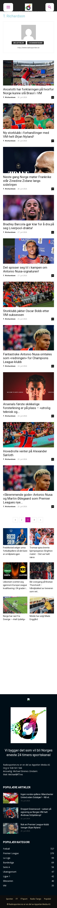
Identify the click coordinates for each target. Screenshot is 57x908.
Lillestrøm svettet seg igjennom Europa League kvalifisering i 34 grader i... (15, 585)
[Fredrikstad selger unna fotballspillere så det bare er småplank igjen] (15, 536)
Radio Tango (35, 899)
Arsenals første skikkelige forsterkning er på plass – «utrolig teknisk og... (26, 408)
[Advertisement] (28, 654)
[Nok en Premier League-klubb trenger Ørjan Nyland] (10, 828)
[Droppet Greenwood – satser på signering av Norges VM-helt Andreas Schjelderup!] (10, 812)
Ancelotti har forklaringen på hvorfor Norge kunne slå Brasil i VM (28, 91)
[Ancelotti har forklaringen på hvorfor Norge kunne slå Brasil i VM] (28, 72)
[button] (8, 7)
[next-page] (40, 519)
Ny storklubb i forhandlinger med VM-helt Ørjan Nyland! (26, 134)
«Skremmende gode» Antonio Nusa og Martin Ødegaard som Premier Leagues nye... (27, 498)
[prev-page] (15, 519)
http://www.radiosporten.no (28, 48)
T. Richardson (9, 97)
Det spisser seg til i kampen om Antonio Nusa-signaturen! (25, 269)
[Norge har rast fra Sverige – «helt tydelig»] (15, 605)
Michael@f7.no (15, 774)
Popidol (47, 899)
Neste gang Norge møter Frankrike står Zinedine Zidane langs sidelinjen (27, 180)
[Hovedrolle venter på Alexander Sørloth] (28, 434)
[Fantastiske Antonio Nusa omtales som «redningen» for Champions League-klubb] (28, 337)
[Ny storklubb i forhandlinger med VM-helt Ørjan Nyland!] (28, 116)
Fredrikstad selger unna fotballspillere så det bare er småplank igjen (15, 550)
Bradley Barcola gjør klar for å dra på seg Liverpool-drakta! (28, 226)
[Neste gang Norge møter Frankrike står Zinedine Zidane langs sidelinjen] (28, 160)
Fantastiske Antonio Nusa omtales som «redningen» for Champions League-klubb (27, 358)
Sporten (9, 899)
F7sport (24, 899)
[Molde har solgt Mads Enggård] (42, 605)
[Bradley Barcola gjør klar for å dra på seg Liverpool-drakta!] (28, 207)
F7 (17, 899)
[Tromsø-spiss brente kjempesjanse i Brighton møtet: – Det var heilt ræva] (42, 536)
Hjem (5, 11)
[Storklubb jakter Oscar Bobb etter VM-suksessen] (28, 294)
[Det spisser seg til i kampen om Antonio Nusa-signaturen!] (28, 251)
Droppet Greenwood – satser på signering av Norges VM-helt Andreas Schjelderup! (36, 812)
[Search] (49, 7)
